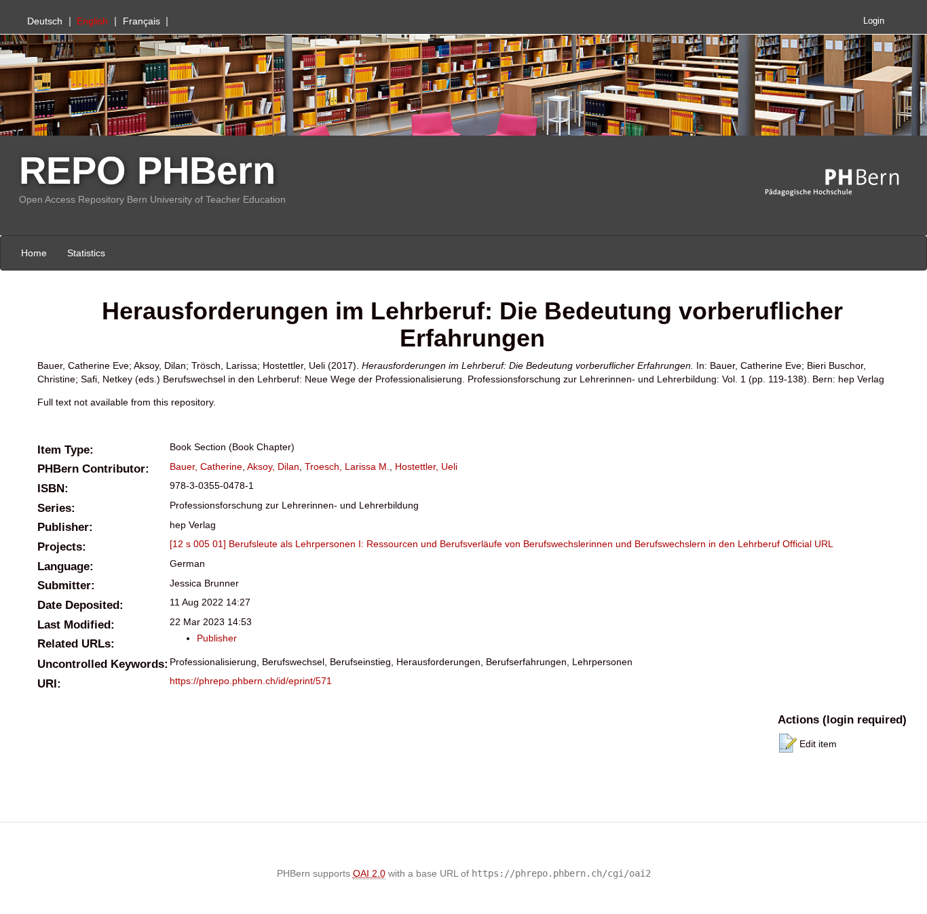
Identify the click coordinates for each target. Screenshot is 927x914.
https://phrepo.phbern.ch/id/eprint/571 (251, 680)
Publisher (217, 638)
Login (873, 21)
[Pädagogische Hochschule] (842, 183)
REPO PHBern (147, 170)
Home (34, 252)
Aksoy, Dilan (273, 466)
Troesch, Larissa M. (347, 466)
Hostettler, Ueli (426, 466)
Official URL (807, 543)
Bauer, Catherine (206, 466)
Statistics (86, 252)
